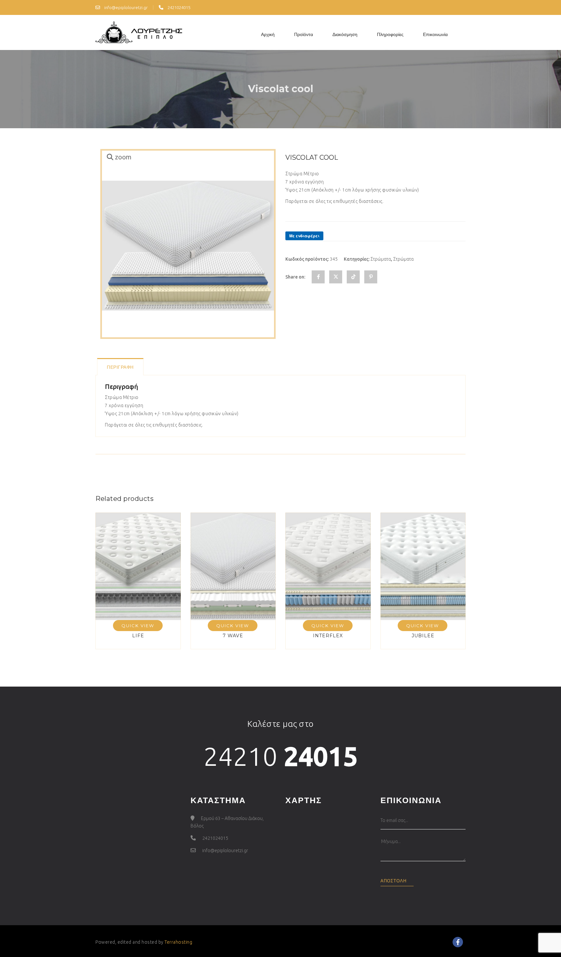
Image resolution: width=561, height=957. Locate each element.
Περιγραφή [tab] (120, 367)
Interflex (328, 636)
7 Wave (233, 636)
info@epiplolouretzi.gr (125, 7)
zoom (123, 157)
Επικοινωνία (435, 34)
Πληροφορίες (390, 34)
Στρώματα (380, 259)
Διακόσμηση (344, 34)
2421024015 (178, 7)
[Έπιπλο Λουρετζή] (138, 32)
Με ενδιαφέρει (304, 236)
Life (138, 636)
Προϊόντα (303, 34)
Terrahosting (178, 942)
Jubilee (423, 636)
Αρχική (268, 34)
